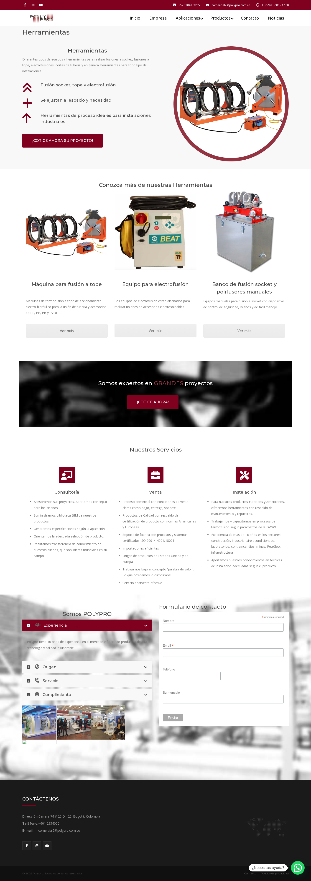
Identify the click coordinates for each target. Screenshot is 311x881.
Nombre (168, 620)
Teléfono (169, 669)
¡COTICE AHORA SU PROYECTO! (62, 140)
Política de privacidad (275, 873)
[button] (298, 868)
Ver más (67, 330)
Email (168, 645)
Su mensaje (171, 692)
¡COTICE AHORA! (153, 402)
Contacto (250, 873)
